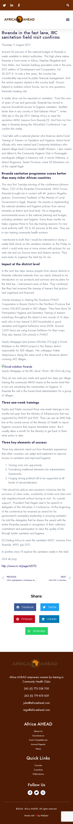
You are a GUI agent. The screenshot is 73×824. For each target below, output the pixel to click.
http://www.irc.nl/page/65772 (19, 566)
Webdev (45, 815)
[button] (67, 5)
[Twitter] (36, 792)
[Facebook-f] (30, 792)
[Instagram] (43, 792)
